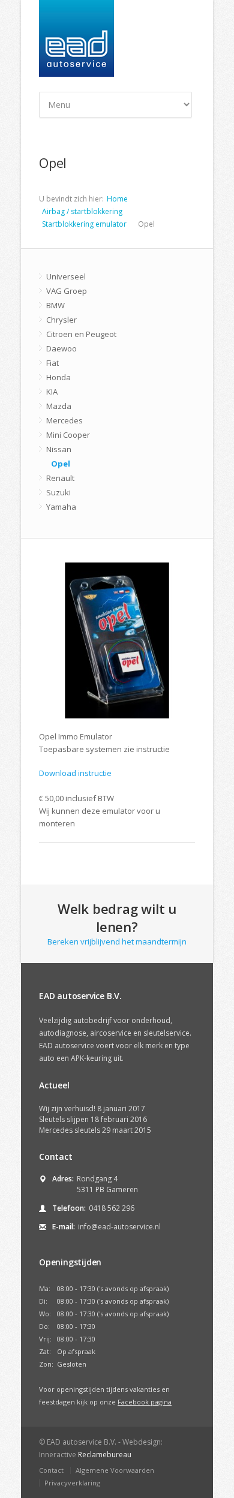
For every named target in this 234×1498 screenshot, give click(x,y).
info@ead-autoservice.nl (119, 1227)
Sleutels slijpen (64, 1119)
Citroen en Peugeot (81, 334)
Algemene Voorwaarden (115, 1470)
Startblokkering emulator (84, 224)
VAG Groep (66, 290)
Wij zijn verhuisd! (67, 1108)
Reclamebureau (104, 1454)
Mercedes (64, 420)
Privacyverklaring (72, 1482)
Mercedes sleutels (69, 1130)
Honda (58, 377)
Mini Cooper (68, 434)
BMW (55, 305)
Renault (60, 478)
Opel (60, 463)
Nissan (58, 449)
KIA (52, 391)
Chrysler (61, 319)
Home (117, 199)
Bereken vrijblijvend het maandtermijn (117, 923)
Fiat (52, 362)
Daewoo (61, 348)
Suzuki (58, 492)
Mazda (58, 406)
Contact (51, 1470)
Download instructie (75, 773)
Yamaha (61, 506)
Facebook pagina (145, 1401)
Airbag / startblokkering (82, 211)
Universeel (66, 276)
